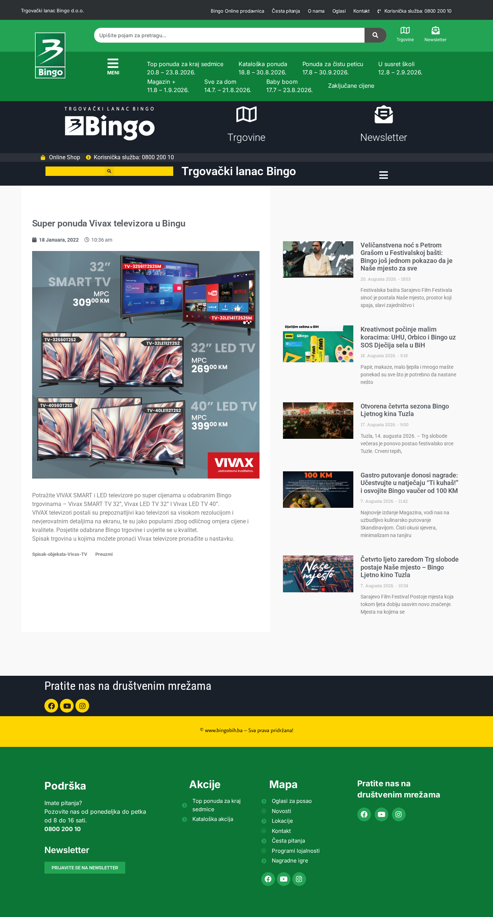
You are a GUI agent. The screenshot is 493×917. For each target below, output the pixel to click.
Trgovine (405, 39)
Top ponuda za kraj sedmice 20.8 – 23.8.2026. (185, 67)
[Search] (376, 35)
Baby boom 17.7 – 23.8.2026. (289, 85)
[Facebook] (51, 706)
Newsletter (435, 39)
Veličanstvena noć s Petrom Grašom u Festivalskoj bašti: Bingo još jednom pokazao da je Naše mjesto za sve (407, 256)
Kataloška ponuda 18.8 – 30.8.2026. (263, 67)
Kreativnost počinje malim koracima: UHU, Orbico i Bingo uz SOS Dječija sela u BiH (408, 337)
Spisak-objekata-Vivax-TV (59, 554)
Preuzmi (104, 554)
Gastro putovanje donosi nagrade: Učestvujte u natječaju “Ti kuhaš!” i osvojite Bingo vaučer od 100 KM (409, 482)
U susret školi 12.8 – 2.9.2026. (400, 67)
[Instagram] (82, 706)
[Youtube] (67, 706)
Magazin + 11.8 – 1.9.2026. (168, 85)
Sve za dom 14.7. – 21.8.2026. (227, 85)
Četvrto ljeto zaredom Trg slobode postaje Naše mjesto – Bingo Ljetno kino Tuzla (410, 567)
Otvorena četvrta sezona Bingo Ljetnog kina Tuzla (405, 410)
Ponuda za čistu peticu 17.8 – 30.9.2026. (332, 67)
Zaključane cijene (351, 85)
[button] (109, 171)
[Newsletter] (436, 30)
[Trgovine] (405, 30)
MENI (113, 72)
